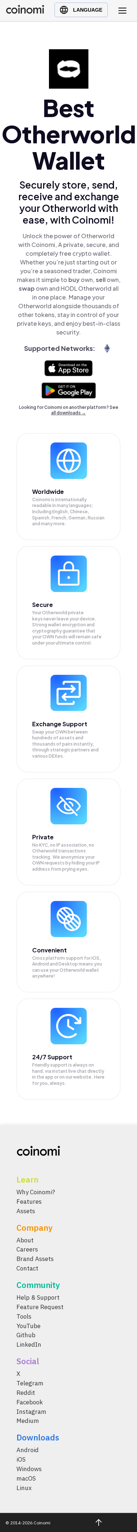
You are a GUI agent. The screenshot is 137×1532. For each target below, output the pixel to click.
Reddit (25, 1393)
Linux (24, 1488)
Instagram (31, 1412)
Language (87, 10)
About (25, 1240)
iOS (21, 1460)
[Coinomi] (25, 12)
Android (27, 1450)
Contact (27, 1269)
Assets (25, 1211)
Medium (27, 1421)
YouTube (28, 1326)
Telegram (29, 1383)
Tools (23, 1316)
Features (29, 1202)
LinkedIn (28, 1345)
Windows (29, 1469)
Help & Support (38, 1297)
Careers (27, 1250)
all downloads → (68, 412)
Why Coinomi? (35, 1192)
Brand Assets (35, 1259)
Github (25, 1335)
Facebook (29, 1402)
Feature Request (40, 1307)
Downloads (37, 1437)
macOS (26, 1478)
